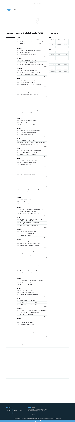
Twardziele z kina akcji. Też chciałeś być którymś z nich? (31, 193)
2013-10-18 (19, 207)
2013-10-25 (19, 278)
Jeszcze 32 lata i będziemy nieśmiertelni (28, 211)
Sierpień (59, 44)
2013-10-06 (19, 88)
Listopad (59, 59)
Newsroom (21, 410)
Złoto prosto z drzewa (24, 262)
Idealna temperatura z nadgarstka (27, 314)
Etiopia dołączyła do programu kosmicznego (29, 294)
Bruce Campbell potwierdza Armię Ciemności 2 (29, 245)
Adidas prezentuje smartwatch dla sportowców (29, 213)
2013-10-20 (19, 229)
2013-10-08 (19, 108)
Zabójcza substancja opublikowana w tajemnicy (30, 184)
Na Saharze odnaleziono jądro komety (28, 132)
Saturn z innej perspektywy (25, 260)
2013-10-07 (19, 98)
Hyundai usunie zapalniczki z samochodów (29, 94)
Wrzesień (65, 56)
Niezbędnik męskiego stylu (25, 241)
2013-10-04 (19, 68)
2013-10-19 (19, 217)
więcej (45, 46)
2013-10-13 (19, 158)
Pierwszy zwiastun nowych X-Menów (27, 324)
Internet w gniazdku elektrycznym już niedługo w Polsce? (32, 191)
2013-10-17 (19, 197)
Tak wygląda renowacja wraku (26, 199)
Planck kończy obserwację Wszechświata (28, 304)
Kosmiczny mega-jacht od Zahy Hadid (28, 231)
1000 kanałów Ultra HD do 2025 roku (27, 300)
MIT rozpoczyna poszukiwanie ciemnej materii (29, 334)
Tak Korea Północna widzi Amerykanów (28, 54)
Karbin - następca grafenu (25, 52)
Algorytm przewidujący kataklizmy (27, 322)
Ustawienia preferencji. (33, 418)
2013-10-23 (19, 258)
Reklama (21, 412)
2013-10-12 (19, 148)
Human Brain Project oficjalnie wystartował (29, 120)
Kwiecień (52, 54)
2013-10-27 (19, 298)
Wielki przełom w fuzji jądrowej (26, 114)
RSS (9, 412)
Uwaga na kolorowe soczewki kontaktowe (28, 339)
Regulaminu (28, 418)
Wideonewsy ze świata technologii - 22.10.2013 (29, 251)
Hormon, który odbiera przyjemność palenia (29, 225)
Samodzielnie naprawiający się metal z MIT (28, 162)
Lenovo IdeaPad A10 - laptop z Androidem (28, 140)
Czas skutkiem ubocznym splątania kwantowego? (30, 312)
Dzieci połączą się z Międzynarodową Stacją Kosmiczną (31, 84)
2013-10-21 (19, 239)
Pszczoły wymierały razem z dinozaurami (28, 302)
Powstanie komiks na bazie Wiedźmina (28, 154)
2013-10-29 (19, 318)
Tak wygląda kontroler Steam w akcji (27, 174)
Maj (59, 54)
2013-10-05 (19, 78)
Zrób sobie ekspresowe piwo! (26, 170)
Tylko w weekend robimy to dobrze (27, 320)
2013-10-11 (19, 138)
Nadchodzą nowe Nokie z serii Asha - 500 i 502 (29, 39)
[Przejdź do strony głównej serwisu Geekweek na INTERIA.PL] (11, 10)
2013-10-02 (19, 48)
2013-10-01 (19, 37)
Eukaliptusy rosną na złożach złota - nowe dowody (30, 272)
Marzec (65, 39)
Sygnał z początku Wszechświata (27, 233)
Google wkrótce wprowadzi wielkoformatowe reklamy (31, 282)
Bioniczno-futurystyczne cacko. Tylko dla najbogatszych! (31, 209)
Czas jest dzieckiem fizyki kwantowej (27, 330)
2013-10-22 (19, 249)
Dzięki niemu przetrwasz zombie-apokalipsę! (29, 144)
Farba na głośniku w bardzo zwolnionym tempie (30, 265)
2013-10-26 (19, 288)
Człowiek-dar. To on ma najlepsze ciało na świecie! (30, 130)
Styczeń (52, 39)
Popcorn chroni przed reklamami (27, 172)
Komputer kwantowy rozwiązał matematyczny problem (31, 64)
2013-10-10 (19, 128)
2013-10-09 (19, 118)
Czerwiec (65, 54)
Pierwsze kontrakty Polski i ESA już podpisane (29, 284)
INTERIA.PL (47, 418)
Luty (59, 39)
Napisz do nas (9, 410)
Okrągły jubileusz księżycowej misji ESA (28, 60)
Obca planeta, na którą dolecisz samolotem (29, 70)
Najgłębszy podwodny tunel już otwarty (28, 344)
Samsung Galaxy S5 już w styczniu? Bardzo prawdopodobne (32, 142)
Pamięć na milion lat (24, 253)
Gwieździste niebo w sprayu (25, 255)
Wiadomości (10, 39)
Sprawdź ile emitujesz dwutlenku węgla (28, 290)
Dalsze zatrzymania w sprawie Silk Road (28, 124)
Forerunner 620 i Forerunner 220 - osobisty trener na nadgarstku (33, 310)
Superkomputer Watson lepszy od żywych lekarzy (30, 243)
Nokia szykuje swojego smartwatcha (27, 82)
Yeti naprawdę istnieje (24, 203)
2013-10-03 (19, 58)
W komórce (15, 412)
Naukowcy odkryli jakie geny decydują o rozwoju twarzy (31, 280)
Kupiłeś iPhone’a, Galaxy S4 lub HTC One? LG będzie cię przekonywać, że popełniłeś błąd (31, 220)
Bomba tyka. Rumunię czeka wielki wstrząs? (29, 90)
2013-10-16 (19, 187)
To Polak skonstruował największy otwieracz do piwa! (31, 112)
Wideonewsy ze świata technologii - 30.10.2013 (29, 332)
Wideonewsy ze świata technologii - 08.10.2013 (29, 110)
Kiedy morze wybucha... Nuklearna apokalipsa (29, 179)
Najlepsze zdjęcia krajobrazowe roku (27, 292)
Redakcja (15, 410)
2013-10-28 (19, 308)
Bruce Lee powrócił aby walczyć (26, 235)
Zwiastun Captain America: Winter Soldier (28, 274)
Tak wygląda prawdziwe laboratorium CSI (28, 270)
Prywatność (39, 418)
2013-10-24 (19, 268)
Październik (52, 59)
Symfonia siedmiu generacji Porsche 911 (28, 134)
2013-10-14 (19, 168)
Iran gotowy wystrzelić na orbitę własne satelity (29, 189)
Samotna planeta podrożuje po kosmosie (28, 152)
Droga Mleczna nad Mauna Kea (26, 164)
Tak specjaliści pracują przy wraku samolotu (29, 201)
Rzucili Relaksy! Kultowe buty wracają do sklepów (30, 72)
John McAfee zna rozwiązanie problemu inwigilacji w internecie (33, 41)
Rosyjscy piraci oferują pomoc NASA (27, 92)
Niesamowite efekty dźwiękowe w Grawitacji (29, 160)
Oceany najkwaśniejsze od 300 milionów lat (29, 74)
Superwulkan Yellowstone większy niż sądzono (29, 341)
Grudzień (65, 59)
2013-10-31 (19, 337)
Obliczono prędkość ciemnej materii (27, 122)
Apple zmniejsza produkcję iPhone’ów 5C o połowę (30, 150)
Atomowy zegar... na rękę (25, 105)
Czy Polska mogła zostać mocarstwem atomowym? (30, 50)
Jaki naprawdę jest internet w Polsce (27, 80)
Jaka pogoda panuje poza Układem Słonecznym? (30, 62)
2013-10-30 (19, 328)
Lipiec (52, 44)
